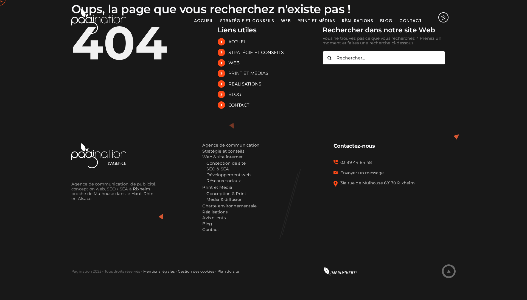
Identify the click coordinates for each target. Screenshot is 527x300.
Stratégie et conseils (223, 151)
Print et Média (217, 187)
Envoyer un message (362, 172)
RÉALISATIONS (245, 84)
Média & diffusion (224, 199)
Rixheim (141, 189)
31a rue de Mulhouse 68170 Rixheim (377, 183)
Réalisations (215, 212)
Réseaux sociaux (223, 181)
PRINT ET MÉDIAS (248, 73)
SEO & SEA (217, 169)
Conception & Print (226, 194)
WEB (234, 62)
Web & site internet (222, 157)
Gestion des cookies (196, 271)
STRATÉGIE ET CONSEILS (256, 52)
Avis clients (214, 218)
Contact (210, 229)
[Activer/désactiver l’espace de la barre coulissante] (439, 20)
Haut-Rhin (142, 193)
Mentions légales (159, 271)
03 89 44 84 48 (356, 162)
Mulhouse (104, 193)
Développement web (228, 175)
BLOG (234, 94)
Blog (207, 224)
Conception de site (226, 163)
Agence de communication (230, 145)
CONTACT (239, 105)
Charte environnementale (229, 206)
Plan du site (228, 271)
